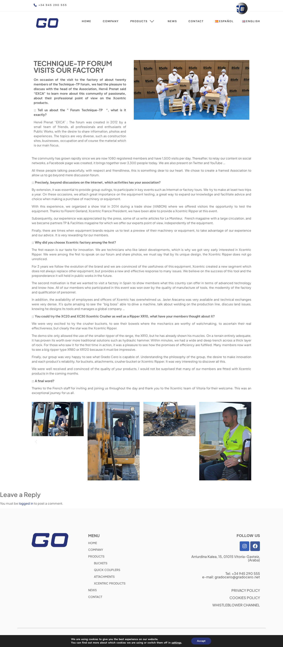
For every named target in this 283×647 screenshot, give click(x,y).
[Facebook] (255, 546)
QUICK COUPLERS (107, 570)
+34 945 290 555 (53, 5)
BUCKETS (100, 563)
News (172, 21)
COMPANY (95, 549)
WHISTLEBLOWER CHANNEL (236, 605)
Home (86, 21)
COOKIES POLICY (244, 597)
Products (138, 21)
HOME (92, 543)
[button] (36, 441)
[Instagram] (244, 546)
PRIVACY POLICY (245, 590)
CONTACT (95, 597)
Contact (196, 21)
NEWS (92, 590)
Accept (201, 641)
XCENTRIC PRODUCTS (110, 583)
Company (111, 21)
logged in (26, 503)
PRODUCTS (96, 556)
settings (176, 642)
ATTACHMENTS (104, 576)
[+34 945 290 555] (35, 5)
